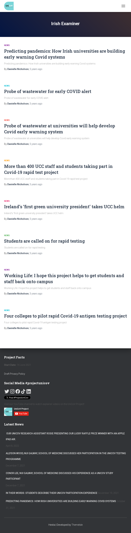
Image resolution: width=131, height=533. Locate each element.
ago (36, 69)
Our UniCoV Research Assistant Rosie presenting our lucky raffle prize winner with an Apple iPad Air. (65, 436)
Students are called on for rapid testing (44, 241)
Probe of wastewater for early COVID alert (47, 91)
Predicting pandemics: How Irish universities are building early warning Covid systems (61, 501)
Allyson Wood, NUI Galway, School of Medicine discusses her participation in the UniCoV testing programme (66, 456)
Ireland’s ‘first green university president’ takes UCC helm (64, 206)
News (7, 45)
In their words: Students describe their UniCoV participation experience (51, 493)
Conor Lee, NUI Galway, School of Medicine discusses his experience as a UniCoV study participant (59, 476)
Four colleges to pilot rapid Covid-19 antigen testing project (65, 316)
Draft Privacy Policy (15, 373)
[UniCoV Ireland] (10, 6)
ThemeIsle (77, 524)
